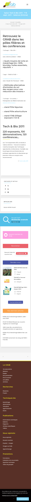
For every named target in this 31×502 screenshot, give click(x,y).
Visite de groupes (8, 464)
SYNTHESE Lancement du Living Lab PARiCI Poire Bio (15, 339)
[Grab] (9, 4)
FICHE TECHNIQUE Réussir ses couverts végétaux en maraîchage (14, 323)
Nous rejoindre (7, 437)
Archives (5, 382)
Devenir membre (8, 440)
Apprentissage (7, 449)
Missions (5, 371)
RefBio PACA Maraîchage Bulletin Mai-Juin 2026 (15, 333)
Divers (4, 411)
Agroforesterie (7, 408)
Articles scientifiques (9, 426)
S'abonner (20, 253)
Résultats (6, 391)
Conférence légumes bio (10, 54)
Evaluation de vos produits (10, 460)
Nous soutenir (7, 377)
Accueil (12, 22)
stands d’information (9, 103)
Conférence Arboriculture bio (11, 79)
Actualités (18, 22)
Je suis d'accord (23, 499)
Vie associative (7, 369)
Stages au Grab (7, 446)
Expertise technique (9, 462)
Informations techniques (10, 420)
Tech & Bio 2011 (24, 161)
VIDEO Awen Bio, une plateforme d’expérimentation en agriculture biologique (12, 328)
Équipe (5, 373)
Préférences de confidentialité (9, 495)
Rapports (5, 424)
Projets (5, 393)
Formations (6, 458)
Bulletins (5, 422)
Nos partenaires (7, 375)
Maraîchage (6, 402)
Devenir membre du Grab (15, 235)
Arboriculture (6, 404)
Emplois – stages (8, 443)
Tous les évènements (16, 302)
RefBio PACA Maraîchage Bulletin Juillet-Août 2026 (14, 317)
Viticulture (6, 406)
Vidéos (5, 428)
